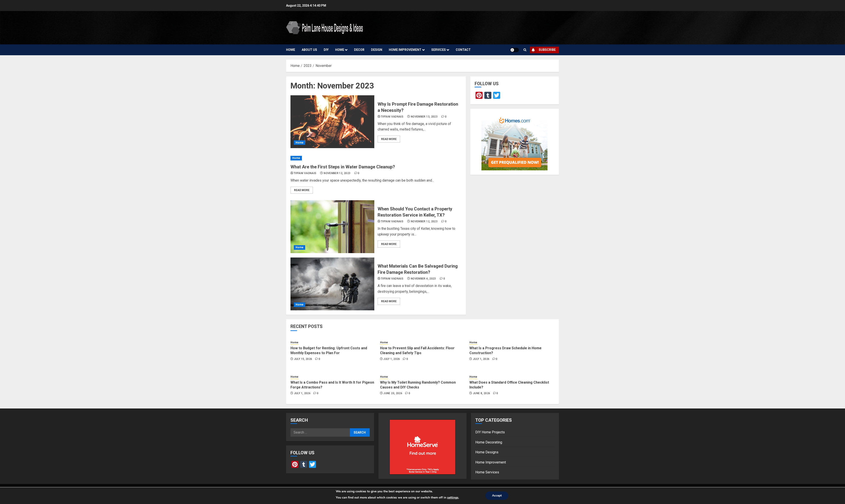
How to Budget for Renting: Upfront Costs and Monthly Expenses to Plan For (328, 350)
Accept (497, 495)
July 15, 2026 (303, 359)
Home (290, 50)
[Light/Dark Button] (514, 50)
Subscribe (547, 50)
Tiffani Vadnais (392, 116)
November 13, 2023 (424, 116)
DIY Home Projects (490, 432)
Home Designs (486, 452)
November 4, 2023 (423, 278)
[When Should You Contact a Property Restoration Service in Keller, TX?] (332, 226)
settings (452, 497)
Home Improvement (405, 50)
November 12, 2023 (337, 173)
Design (376, 50)
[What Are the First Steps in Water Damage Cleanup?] (375, 158)
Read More (389, 139)
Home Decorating (488, 442)
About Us (309, 50)
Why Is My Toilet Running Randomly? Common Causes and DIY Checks (418, 384)
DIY (326, 50)
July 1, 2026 (391, 359)
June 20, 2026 (392, 393)
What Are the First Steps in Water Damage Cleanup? (342, 166)
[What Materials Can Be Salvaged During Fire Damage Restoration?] (332, 284)
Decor (359, 50)
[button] (525, 50)
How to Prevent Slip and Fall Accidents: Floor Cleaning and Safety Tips (417, 350)
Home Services (487, 472)
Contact (463, 50)
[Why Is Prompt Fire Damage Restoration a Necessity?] (332, 121)
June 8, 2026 (481, 393)
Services (438, 50)
